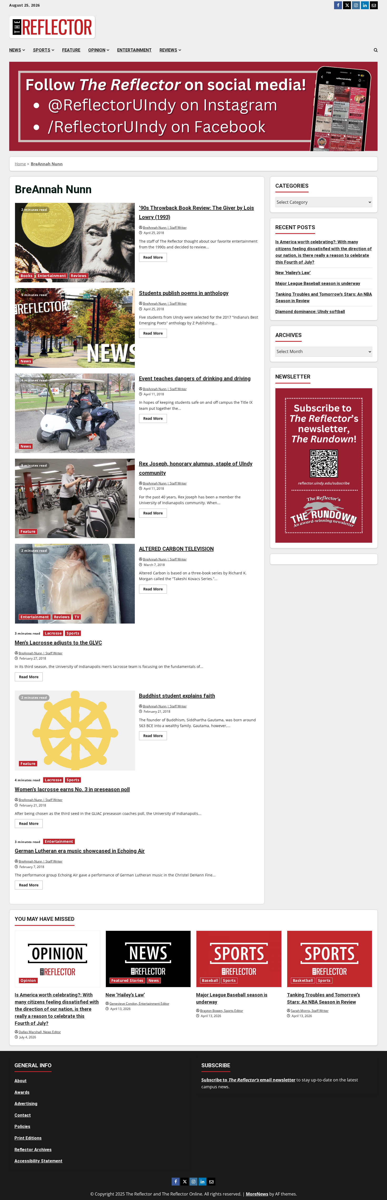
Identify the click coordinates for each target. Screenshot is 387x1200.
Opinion (96, 50)
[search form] (376, 50)
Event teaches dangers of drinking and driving (75, 413)
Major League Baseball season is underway (317, 283)
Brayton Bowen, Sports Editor (221, 1010)
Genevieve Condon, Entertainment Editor (139, 1003)
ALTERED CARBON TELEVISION (75, 584)
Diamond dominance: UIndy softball (310, 311)
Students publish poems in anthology (75, 328)
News (15, 50)
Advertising (25, 1103)
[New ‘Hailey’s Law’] (148, 959)
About (20, 1080)
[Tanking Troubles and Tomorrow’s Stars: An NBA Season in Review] (330, 959)
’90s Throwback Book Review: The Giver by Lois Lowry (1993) (75, 243)
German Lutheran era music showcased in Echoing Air (80, 851)
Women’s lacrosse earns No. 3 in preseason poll (72, 789)
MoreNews (257, 1194)
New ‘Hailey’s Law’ (293, 272)
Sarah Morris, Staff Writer (310, 1010)
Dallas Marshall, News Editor (40, 1032)
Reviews (168, 50)
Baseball (210, 980)
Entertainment (134, 50)
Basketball (303, 980)
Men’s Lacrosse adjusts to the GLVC (58, 643)
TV (77, 617)
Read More (155, 258)
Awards (21, 1092)
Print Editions (28, 1138)
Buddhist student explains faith (75, 730)
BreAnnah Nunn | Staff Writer (165, 227)
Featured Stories (127, 980)
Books (27, 275)
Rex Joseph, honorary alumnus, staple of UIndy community (75, 498)
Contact (22, 1115)
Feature (71, 50)
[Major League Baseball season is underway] (239, 959)
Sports (41, 50)
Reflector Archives (33, 1149)
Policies (22, 1126)
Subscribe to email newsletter (248, 1080)
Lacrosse (53, 633)
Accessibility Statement (38, 1160)
